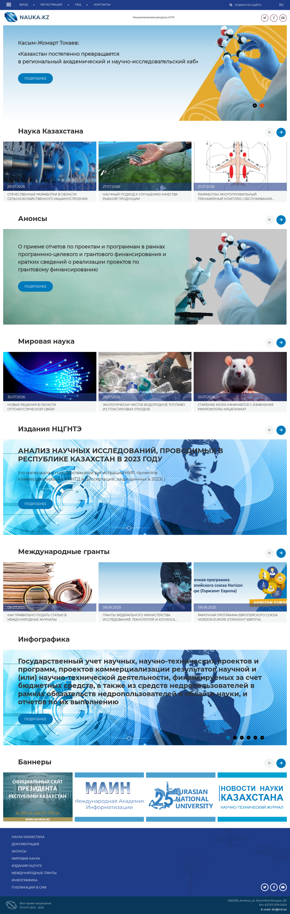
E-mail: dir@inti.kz (274, 909)
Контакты (102, 4)
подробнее (35, 78)
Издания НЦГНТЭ (27, 866)
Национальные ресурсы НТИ (154, 17)
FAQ (78, 4)
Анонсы (19, 851)
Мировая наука (26, 859)
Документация (25, 844)
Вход (24, 4)
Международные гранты (34, 873)
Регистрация (51, 4)
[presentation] (269, 132)
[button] (9, 5)
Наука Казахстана (28, 837)
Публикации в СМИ (29, 887)
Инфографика (24, 880)
